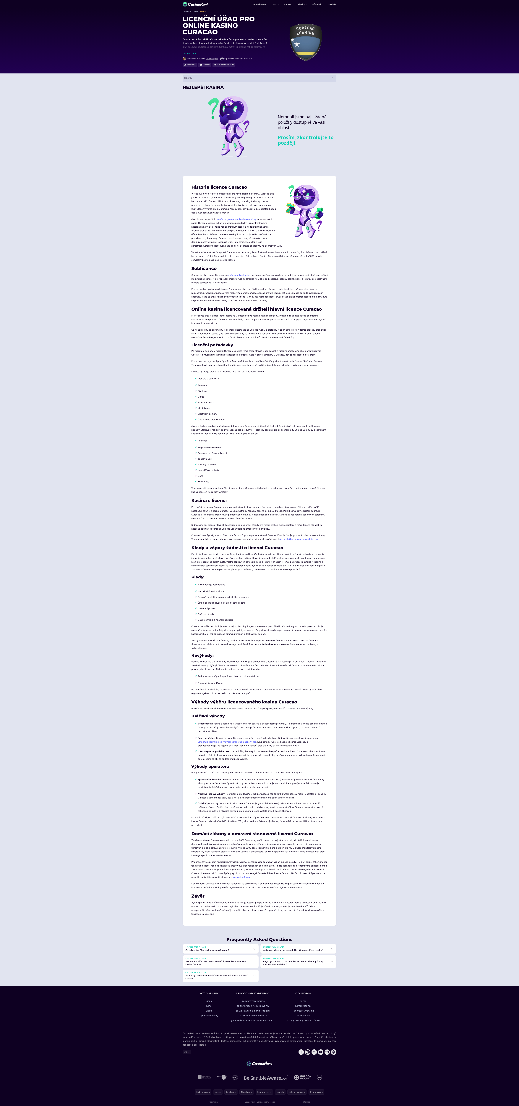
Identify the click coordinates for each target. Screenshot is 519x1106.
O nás (303, 1000)
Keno (209, 1005)
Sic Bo (209, 1010)
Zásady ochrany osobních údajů (303, 1020)
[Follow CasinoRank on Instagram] (307, 1052)
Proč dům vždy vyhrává (253, 1000)
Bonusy (287, 4)
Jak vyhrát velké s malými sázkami (253, 1010)
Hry (275, 4)
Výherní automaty (209, 1015)
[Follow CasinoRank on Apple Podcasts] (333, 1052)
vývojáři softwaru (242, 877)
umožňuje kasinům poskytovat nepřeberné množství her (227, 741)
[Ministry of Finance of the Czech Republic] (204, 1077)
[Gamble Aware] (266, 1077)
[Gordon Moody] (302, 1077)
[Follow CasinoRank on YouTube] (320, 1052)
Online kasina (259, 4)
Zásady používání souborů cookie (260, 1102)
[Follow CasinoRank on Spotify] (327, 1052)
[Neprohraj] (222, 1077)
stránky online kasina (239, 275)
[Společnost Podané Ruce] (235, 1077)
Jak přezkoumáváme (303, 1010)
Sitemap (306, 1102)
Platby (301, 4)
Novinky (332, 4)
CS (185, 1052)
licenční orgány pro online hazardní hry (236, 219)
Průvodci (316, 4)
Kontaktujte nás (303, 1005)
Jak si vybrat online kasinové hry (252, 1005)
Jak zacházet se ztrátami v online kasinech (252, 1020)
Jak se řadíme (303, 1015)
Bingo (209, 1000)
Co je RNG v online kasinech (253, 1015)
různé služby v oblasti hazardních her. (299, 539)
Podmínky (213, 1102)
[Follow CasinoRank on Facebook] (301, 1052)
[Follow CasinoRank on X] (314, 1052)
